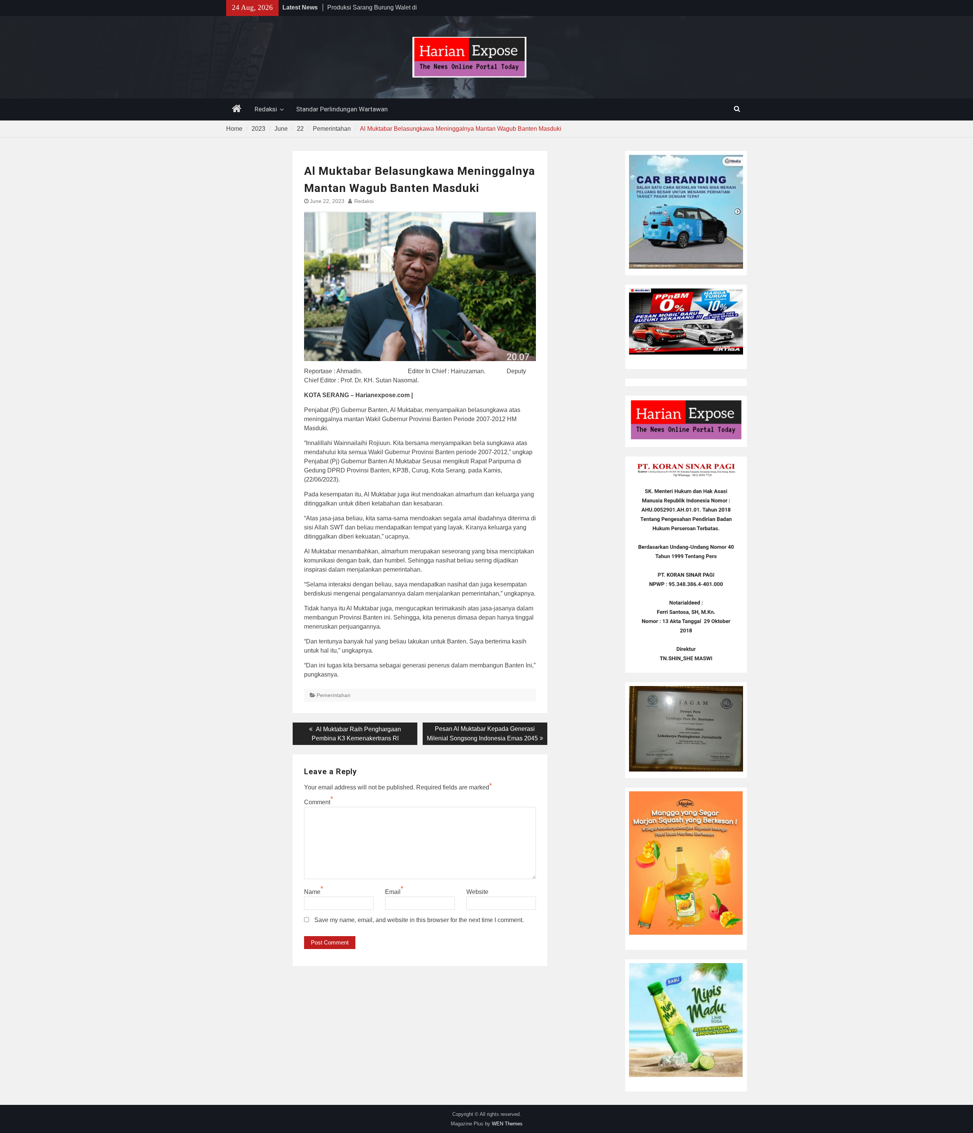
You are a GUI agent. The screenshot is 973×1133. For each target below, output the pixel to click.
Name (312, 892)
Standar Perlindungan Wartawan (342, 109)
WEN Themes (507, 1124)
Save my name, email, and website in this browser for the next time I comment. (419, 920)
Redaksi (266, 109)
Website (477, 892)
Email (393, 892)
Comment (317, 802)
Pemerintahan (333, 695)
